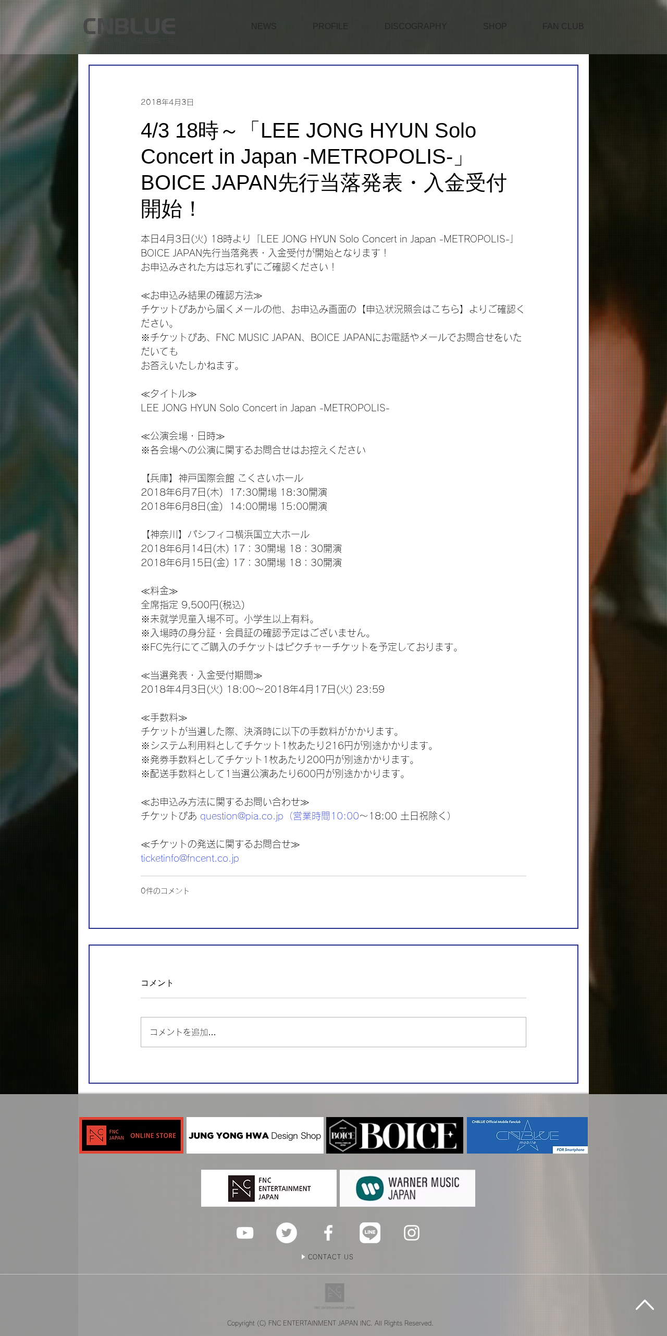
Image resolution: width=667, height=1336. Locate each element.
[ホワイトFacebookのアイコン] (328, 1232)
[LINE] (370, 1232)
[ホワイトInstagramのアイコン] (411, 1232)
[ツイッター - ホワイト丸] (286, 1232)
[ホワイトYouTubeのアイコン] (244, 1232)
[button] (495, 27)
